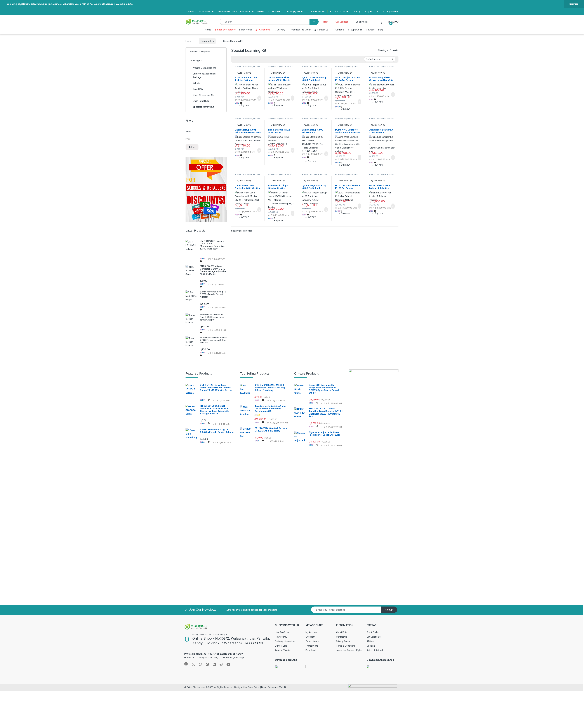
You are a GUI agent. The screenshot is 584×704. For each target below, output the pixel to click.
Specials (371, 645)
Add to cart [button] (259, 98)
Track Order (373, 632)
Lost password (391, 11)
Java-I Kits (198, 89)
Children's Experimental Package (204, 75)
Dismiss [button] (573, 4)
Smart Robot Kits (201, 101)
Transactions (312, 645)
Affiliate (370, 641)
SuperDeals (356, 29)
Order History (312, 641)
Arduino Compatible (243, 66)
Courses (370, 29)
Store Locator (319, 11)
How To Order (282, 632)
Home (208, 29)
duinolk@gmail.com (295, 11)
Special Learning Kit (203, 106)
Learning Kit (361, 21)
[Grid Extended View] (240, 59)
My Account (372, 11)
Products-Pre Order (301, 29)
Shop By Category (226, 29)
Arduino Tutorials (283, 650)
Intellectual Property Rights (349, 650)
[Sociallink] (186, 664)
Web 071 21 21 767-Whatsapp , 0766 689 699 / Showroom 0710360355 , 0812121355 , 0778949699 (234, 11)
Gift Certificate (374, 636)
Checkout (310, 636)
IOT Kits (196, 83)
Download (311, 650)
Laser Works (245, 29)
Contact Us (322, 29)
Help (325, 21)
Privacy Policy (343, 641)
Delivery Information (285, 641)
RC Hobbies (264, 29)
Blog (380, 29)
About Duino (342, 632)
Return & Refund (375, 650)
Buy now (245, 105)
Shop (358, 11)
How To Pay (281, 636)
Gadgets (339, 29)
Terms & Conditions (345, 645)
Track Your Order (341, 11)
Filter (192, 147)
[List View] (244, 59)
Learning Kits (207, 41)
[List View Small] (248, 59)
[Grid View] (235, 59)
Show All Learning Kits (203, 95)
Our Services (341, 21)
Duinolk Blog (281, 645)
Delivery (281, 29)
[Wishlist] (381, 21)
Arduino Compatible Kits (204, 68)
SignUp (389, 609)
